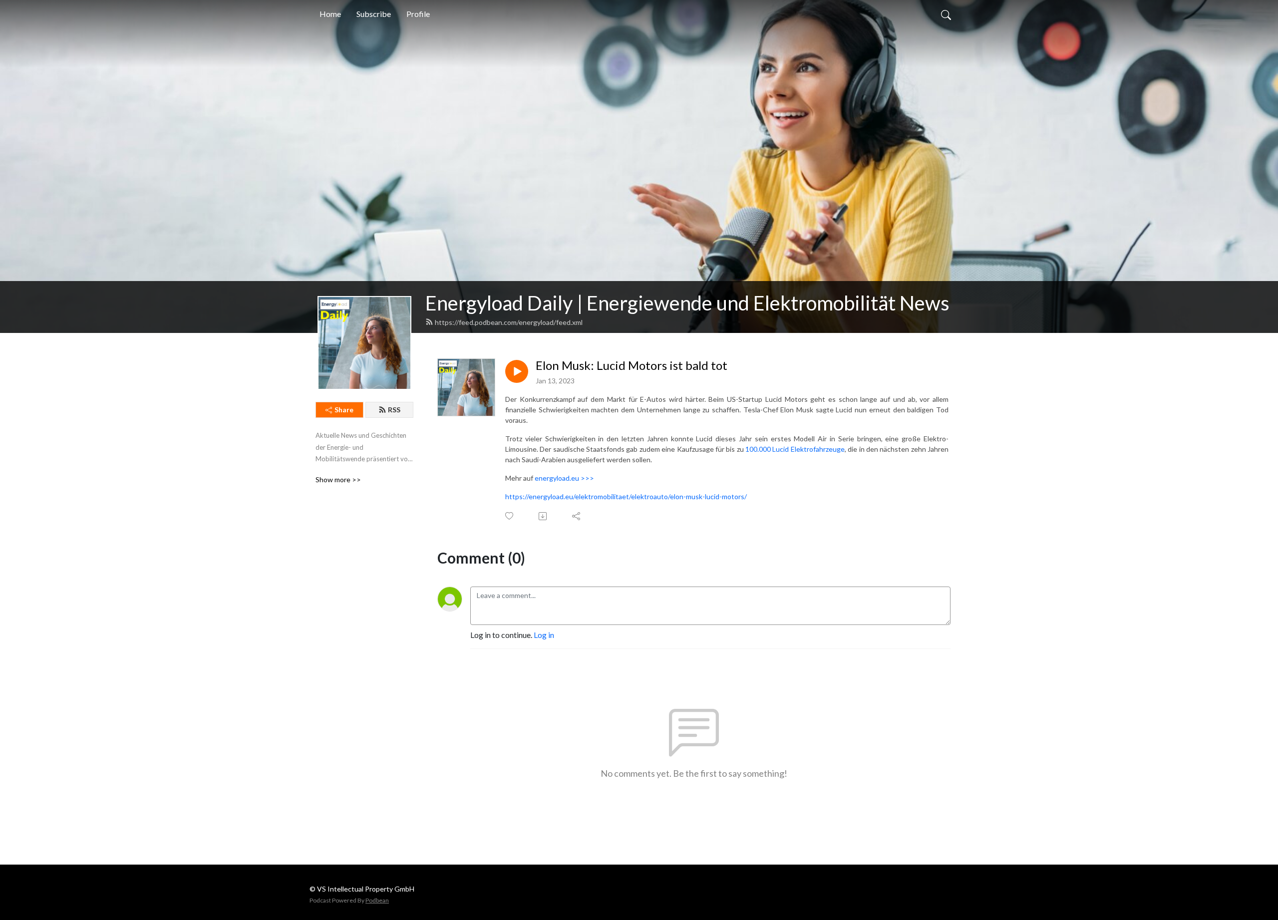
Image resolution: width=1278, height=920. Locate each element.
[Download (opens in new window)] (543, 516)
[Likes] (510, 516)
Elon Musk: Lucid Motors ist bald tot (631, 365)
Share (343, 409)
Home (330, 13)
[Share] (577, 516)
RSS (394, 409)
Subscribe (373, 13)
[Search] (946, 14)
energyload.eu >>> (564, 478)
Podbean (377, 900)
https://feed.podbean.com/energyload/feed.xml (509, 322)
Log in (544, 634)
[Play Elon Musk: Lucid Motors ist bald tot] (516, 371)
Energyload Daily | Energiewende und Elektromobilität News (687, 303)
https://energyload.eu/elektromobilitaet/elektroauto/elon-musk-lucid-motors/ (626, 496)
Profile (418, 13)
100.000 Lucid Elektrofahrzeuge (795, 449)
